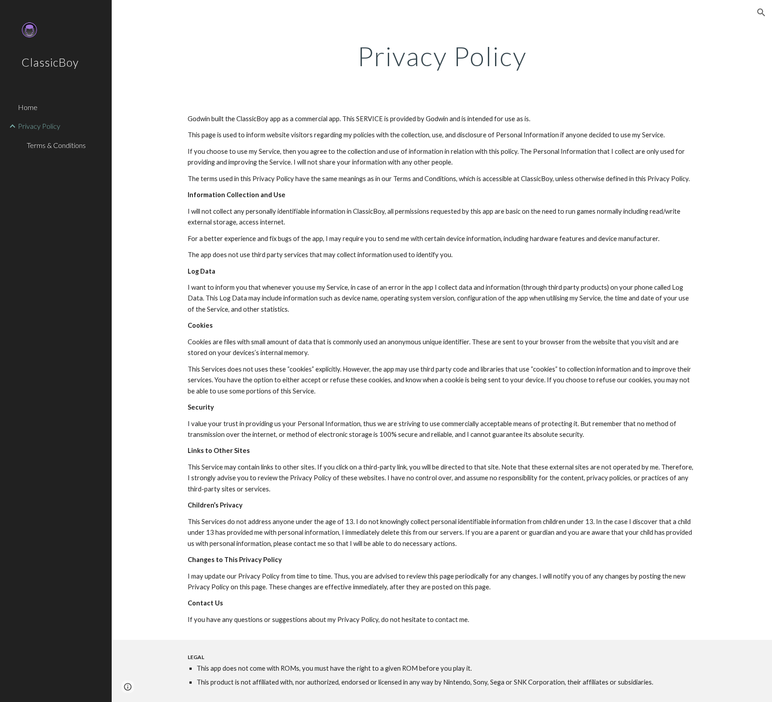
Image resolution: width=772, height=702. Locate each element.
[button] (761, 12)
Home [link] (28, 107)
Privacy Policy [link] (39, 126)
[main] (442, 56)
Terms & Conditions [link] (56, 145)
